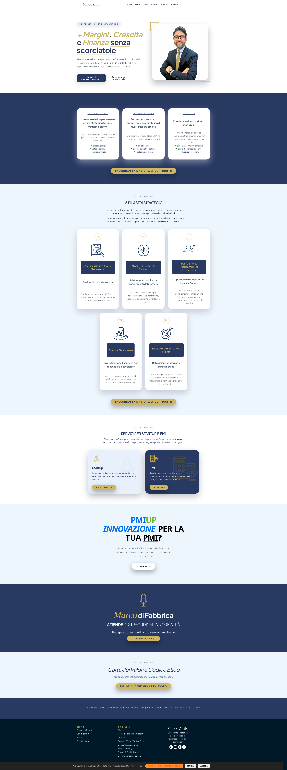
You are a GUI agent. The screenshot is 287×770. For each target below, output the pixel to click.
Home (129, 4)
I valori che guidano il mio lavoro (143, 686)
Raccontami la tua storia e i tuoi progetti (143, 170)
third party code (98, 766)
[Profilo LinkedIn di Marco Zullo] (171, 748)
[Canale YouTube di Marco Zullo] (176, 748)
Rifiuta (190, 766)
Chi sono (164, 4)
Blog (145, 4)
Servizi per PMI (83, 734)
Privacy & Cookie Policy (128, 752)
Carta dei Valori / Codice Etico (131, 741)
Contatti (174, 4)
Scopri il (91, 78)
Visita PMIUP (143, 566)
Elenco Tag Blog (125, 748)
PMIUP (137, 4)
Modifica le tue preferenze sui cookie (183, 707)
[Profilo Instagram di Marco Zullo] (184, 748)
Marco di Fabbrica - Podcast (130, 734)
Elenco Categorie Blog (128, 745)
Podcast (154, 4)
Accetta (204, 766)
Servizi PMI (159, 487)
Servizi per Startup (85, 730)
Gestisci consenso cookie (129, 756)
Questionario (83, 741)
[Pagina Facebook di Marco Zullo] (180, 748)
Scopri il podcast (143, 638)
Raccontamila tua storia (119, 78)
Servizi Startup (104, 487)
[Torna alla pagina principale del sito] (91, 4)
